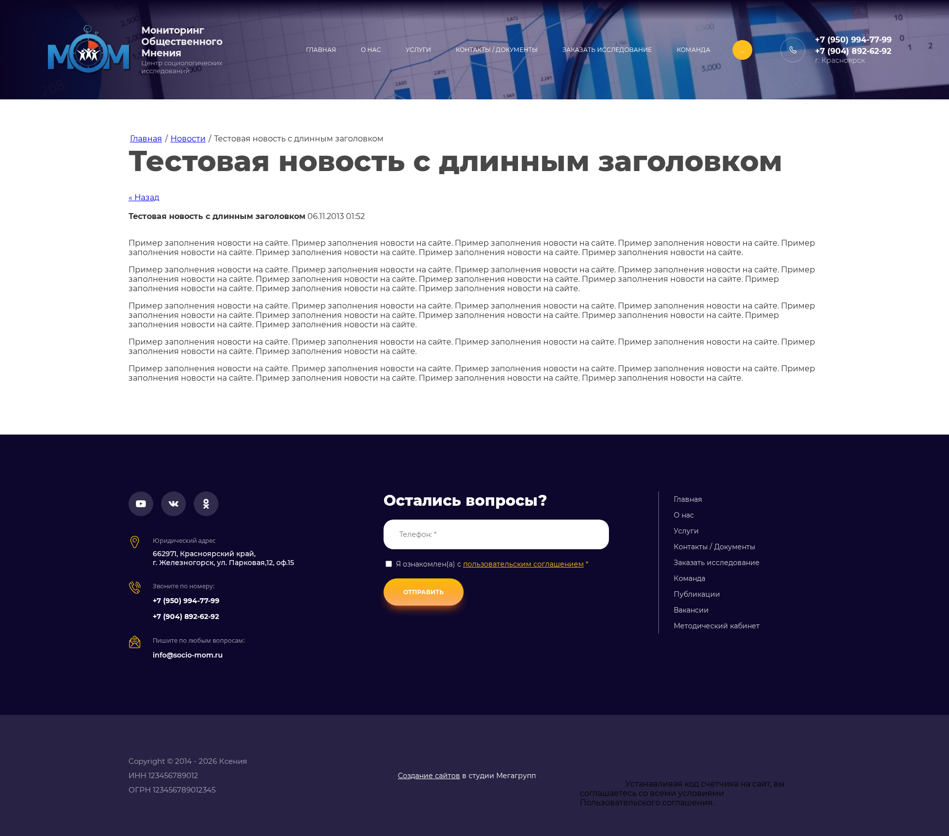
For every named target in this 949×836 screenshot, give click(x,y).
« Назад (144, 197)
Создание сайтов (429, 775)
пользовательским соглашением (523, 564)
